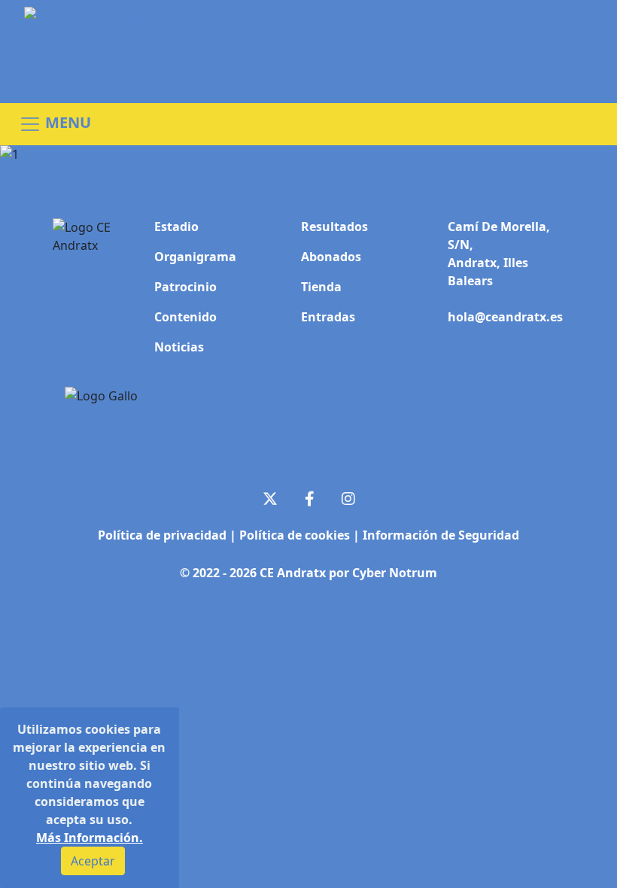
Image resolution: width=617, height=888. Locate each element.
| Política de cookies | (296, 535)
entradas (328, 317)
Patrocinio (185, 286)
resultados (334, 226)
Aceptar (93, 861)
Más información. (89, 837)
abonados (331, 256)
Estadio (176, 226)
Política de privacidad (163, 535)
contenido (185, 317)
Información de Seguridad (441, 535)
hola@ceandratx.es (505, 317)
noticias (179, 347)
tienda (321, 286)
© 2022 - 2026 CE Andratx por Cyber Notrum (308, 572)
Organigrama (195, 256)
